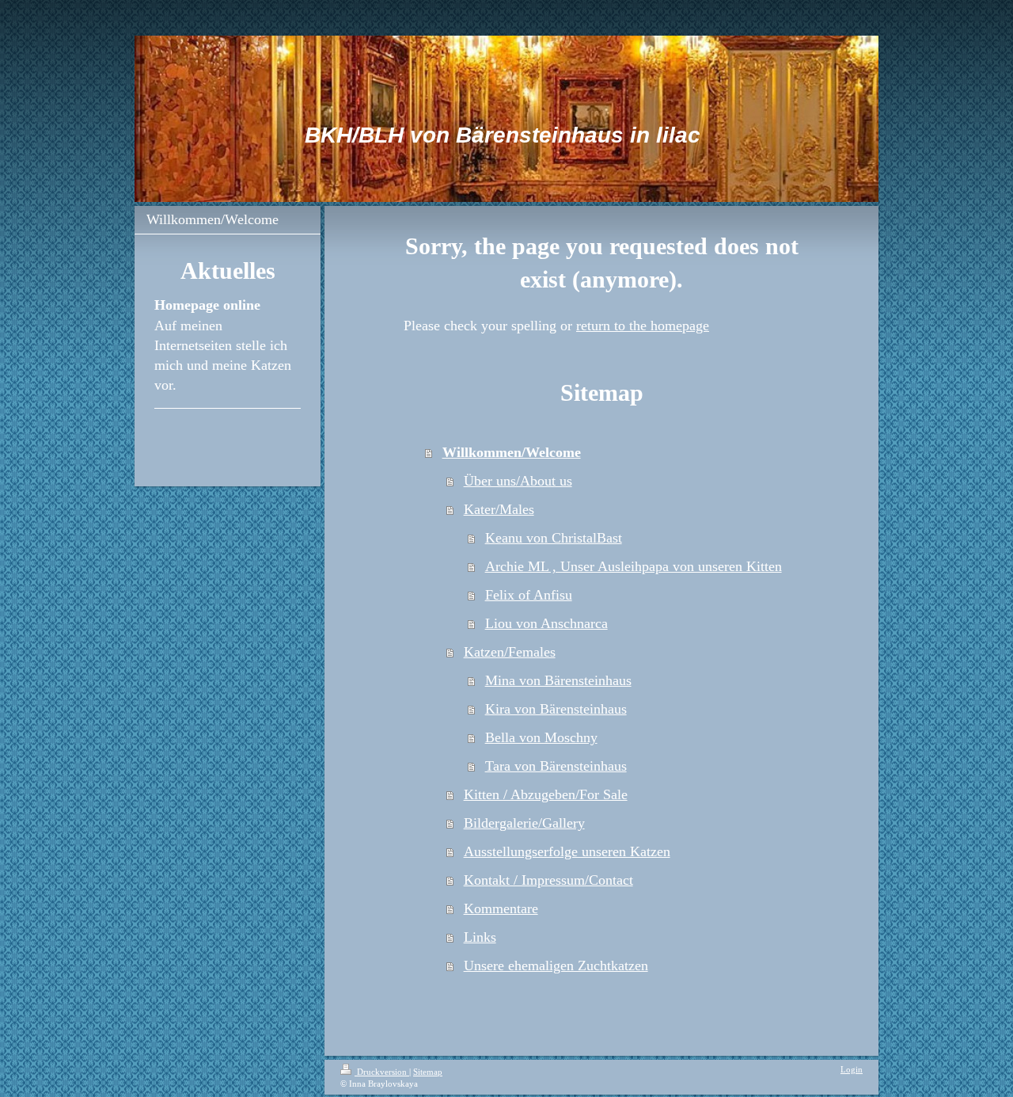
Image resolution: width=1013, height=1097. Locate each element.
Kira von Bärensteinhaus (556, 709)
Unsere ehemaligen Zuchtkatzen (556, 965)
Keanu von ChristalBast (553, 538)
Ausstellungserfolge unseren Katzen (567, 851)
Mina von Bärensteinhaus (558, 680)
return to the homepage (642, 325)
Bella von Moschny (541, 737)
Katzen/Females (510, 652)
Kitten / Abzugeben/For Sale (546, 794)
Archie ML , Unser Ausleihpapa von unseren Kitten (633, 566)
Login (851, 1069)
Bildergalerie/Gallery (524, 823)
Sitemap (427, 1071)
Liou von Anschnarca (546, 623)
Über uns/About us (518, 481)
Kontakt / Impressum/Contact (548, 880)
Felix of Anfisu (528, 595)
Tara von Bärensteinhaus (556, 766)
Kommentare (501, 908)
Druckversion (382, 1071)
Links (480, 937)
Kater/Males (499, 509)
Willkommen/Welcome (511, 452)
